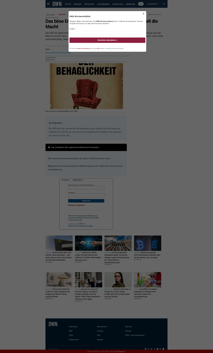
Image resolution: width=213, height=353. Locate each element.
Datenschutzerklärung (83, 48)
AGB (98, 48)
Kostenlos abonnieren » (107, 40)
